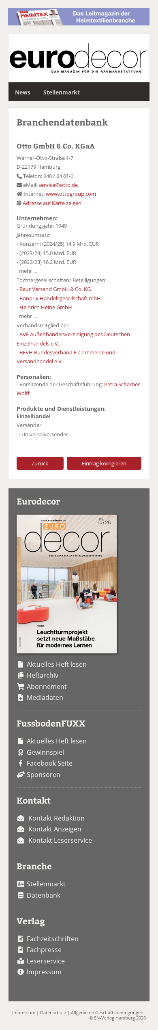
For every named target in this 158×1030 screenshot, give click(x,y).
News (22, 92)
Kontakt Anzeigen (54, 829)
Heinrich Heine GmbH (45, 307)
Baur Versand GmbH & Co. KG (55, 289)
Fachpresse (44, 949)
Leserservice (46, 961)
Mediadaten (45, 697)
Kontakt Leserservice (60, 840)
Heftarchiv (42, 675)
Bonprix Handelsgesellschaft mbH (60, 298)
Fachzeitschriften (53, 938)
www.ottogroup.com (71, 193)
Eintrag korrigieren (104, 463)
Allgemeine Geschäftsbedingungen (107, 1012)
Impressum (44, 971)
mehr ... (28, 270)
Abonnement (47, 686)
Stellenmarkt (61, 92)
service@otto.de (58, 184)
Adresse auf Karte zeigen (52, 203)
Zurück (40, 463)
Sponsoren (43, 774)
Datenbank (43, 895)
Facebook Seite (50, 763)
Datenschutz (53, 1012)
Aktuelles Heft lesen (57, 664)
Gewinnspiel (45, 752)
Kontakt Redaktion (56, 818)
